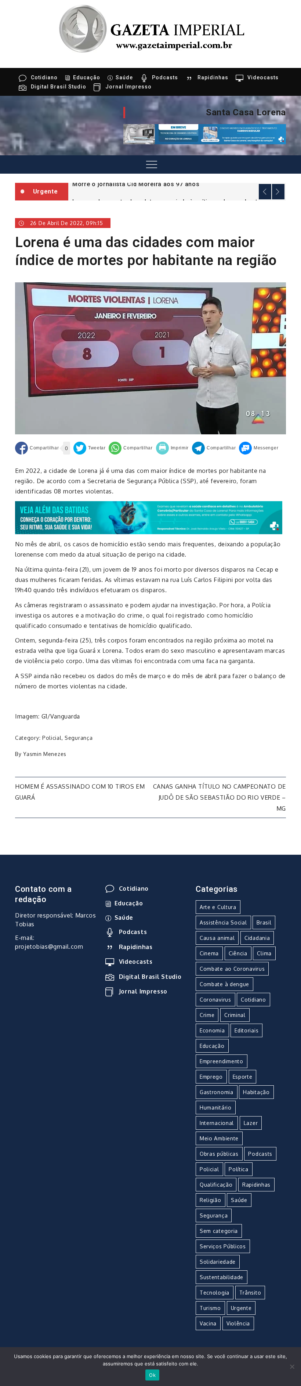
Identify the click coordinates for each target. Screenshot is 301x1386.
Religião (210, 1200)
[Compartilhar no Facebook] (37, 448)
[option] (177, 183)
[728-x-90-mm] (148, 517)
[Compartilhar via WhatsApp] (130, 448)
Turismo (210, 1308)
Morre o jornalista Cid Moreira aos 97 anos (135, 184)
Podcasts (165, 77)
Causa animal (217, 938)
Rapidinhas (212, 77)
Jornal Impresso (128, 87)
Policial (52, 738)
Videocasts (263, 77)
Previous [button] (265, 191)
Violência (238, 1323)
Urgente (241, 1308)
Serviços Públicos (223, 1246)
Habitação (256, 1092)
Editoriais (246, 1030)
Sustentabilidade (221, 1277)
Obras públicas (219, 1154)
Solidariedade (218, 1262)
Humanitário (216, 1107)
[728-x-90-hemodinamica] (204, 133)
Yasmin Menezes (44, 754)
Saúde (124, 77)
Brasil (264, 922)
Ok (152, 1375)
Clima (264, 953)
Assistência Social (223, 922)
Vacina (208, 1323)
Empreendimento (221, 1061)
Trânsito (250, 1292)
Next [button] (278, 191)
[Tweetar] (89, 448)
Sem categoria (219, 1231)
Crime (207, 1015)
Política (239, 1169)
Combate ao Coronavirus (232, 969)
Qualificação (216, 1184)
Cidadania (257, 938)
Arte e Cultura (218, 907)
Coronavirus (215, 999)
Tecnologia (214, 1292)
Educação (86, 77)
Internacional (217, 1123)
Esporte (243, 1077)
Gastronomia (216, 1092)
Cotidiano (44, 77)
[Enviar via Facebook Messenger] (258, 448)
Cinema (209, 953)
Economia (212, 1030)
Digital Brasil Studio (58, 87)
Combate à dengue (224, 984)
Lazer (251, 1123)
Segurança (79, 738)
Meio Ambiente (219, 1138)
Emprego (211, 1077)
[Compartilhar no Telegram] (214, 448)
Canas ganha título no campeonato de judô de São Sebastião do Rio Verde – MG (219, 797)
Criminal (235, 1015)
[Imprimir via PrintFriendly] (172, 448)
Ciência (238, 953)
